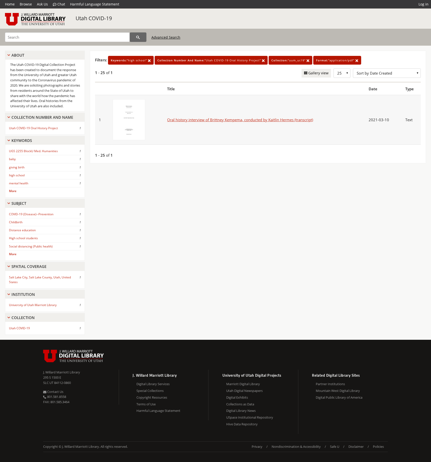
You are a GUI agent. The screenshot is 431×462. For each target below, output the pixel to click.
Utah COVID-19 (94, 18)
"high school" (129, 60)
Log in (424, 4)
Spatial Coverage (28, 266)
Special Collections (150, 390)
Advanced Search (165, 37)
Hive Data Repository (242, 424)
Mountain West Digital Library (338, 390)
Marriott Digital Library (243, 384)
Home (10, 4)
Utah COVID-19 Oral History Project (33, 128)
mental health (18, 183)
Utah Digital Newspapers (244, 390)
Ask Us (42, 4)
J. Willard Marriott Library (61, 372)
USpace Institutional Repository (249, 417)
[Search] (138, 37)
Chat (60, 4)
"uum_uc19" (289, 60)
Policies (378, 446)
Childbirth (15, 222)
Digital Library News (241, 410)
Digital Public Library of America (339, 397)
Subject (18, 203)
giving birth (16, 167)
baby (12, 159)
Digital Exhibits (237, 397)
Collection (23, 317)
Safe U (334, 446)
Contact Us (54, 391)
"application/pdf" (335, 60)
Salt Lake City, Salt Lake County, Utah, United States (40, 279)
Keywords (21, 140)
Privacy (257, 446)
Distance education (22, 230)
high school (17, 175)
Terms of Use (146, 404)
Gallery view (317, 73)
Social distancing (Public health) (31, 246)
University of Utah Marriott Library (33, 305)
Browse (26, 4)
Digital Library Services (153, 384)
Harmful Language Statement (94, 4)
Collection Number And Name (42, 117)
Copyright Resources (151, 397)
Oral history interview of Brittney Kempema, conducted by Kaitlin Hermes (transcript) (240, 119)
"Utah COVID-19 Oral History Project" (209, 60)
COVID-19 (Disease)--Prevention (31, 214)
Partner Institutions (330, 384)
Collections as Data (240, 404)
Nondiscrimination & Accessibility (296, 446)
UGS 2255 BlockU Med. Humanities (33, 151)
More (12, 191)
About (17, 55)
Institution (23, 294)
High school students (23, 238)
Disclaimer (356, 446)
